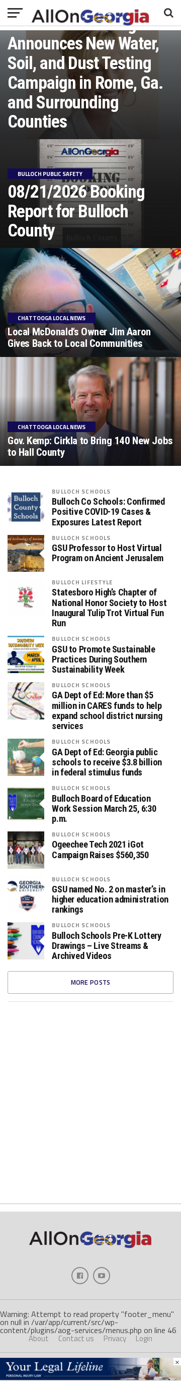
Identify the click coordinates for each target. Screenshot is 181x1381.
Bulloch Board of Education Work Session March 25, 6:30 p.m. (104, 809)
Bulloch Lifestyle (82, 582)
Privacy (115, 1338)
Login (144, 1338)
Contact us (76, 1338)
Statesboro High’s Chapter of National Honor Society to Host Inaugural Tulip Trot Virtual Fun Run (109, 607)
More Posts (91, 982)
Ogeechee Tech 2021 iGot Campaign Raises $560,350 (100, 849)
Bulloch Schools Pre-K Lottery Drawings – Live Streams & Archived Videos (106, 946)
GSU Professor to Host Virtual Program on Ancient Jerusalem (107, 553)
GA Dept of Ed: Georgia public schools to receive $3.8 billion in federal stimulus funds (107, 762)
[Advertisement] (90, 1102)
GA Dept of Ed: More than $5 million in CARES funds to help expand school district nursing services (107, 710)
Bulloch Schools (81, 491)
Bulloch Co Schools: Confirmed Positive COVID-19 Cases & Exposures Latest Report (108, 512)
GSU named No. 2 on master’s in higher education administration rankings (110, 899)
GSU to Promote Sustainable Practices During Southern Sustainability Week (103, 659)
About (39, 1338)
